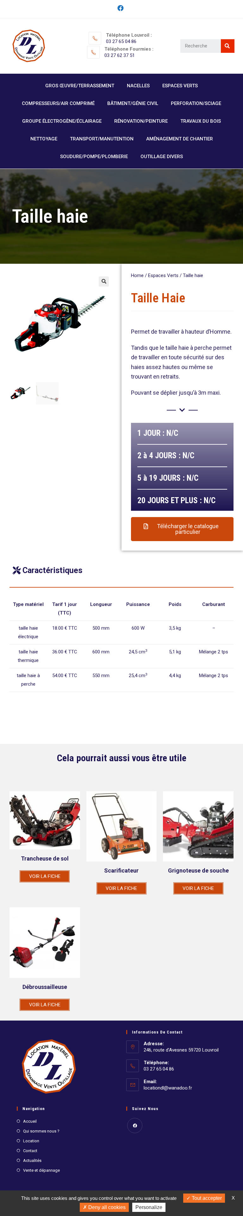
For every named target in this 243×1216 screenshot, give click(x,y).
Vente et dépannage (41, 1170)
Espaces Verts (180, 86)
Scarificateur (121, 870)
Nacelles (138, 86)
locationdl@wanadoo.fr (168, 1088)
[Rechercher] (227, 46)
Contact (30, 1150)
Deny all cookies (106, 1207)
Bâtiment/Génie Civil (132, 103)
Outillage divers (161, 156)
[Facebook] (121, 8)
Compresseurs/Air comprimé (58, 103)
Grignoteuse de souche (198, 870)
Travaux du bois (200, 121)
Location (31, 1141)
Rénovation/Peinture (141, 121)
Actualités (32, 1160)
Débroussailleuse (44, 987)
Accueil (30, 1121)
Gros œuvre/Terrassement (79, 86)
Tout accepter (206, 1198)
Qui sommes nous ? (41, 1131)
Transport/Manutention (102, 139)
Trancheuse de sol (45, 858)
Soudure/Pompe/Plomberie (94, 156)
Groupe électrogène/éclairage (62, 121)
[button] (182, 529)
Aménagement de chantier (179, 139)
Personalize (148, 1207)
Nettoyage (43, 139)
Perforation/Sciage (196, 103)
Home (137, 275)
